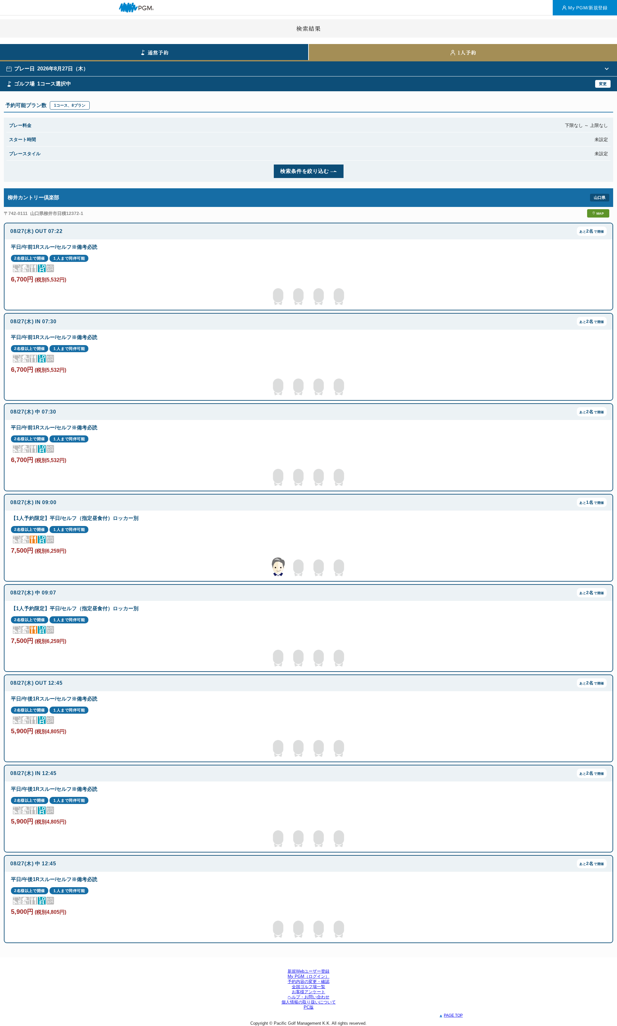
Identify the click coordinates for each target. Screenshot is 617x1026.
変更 (603, 84)
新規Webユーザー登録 (308, 971)
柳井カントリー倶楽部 (33, 197)
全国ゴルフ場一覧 (308, 986)
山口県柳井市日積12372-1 (56, 213)
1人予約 (467, 52)
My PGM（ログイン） (308, 976)
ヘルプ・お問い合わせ (308, 997)
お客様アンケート (308, 991)
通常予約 (158, 52)
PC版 (309, 1007)
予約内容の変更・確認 (308, 981)
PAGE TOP (453, 1015)
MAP (600, 213)
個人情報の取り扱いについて (309, 1002)
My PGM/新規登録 (588, 7)
